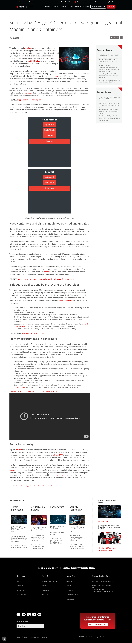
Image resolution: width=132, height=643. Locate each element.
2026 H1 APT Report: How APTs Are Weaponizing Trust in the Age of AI (109, 105)
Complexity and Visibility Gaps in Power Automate (19, 546)
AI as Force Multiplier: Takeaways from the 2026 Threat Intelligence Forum (109, 99)
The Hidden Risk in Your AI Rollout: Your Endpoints (109, 119)
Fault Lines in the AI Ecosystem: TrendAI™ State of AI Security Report (18, 526)
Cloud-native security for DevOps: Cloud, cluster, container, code (33, 391)
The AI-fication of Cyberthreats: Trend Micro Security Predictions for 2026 (56, 541)
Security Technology (22, 486)
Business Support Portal (49, 581)
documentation (19, 387)
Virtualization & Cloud (38, 508)
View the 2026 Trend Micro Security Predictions (107, 548)
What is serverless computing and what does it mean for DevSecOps (46, 279)
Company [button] (86, 6)
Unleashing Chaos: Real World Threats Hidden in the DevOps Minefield (108, 75)
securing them (15, 470)
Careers (69, 586)
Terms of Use (35, 637)
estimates (28, 93)
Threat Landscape (17, 508)
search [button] (112, 2)
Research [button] (63, 6)
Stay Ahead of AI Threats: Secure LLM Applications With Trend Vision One (77, 538)
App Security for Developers (29, 100)
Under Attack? (65, 2)
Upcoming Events (72, 595)
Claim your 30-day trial (97, 624)
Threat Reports (21, 590)
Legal (26, 637)
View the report (103, 520)
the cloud (28, 48)
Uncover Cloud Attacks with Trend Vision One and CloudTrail (109, 81)
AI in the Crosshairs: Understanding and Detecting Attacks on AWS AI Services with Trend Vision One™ (108, 68)
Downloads (45, 590)
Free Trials (45, 595)
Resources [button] (98, 2)
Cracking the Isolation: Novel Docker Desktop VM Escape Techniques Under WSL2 (38, 538)
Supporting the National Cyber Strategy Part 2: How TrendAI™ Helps (108, 111)
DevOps (53, 486)
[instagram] (34, 614)
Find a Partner (21, 595)
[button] (30, 626)
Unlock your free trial (97, 6)
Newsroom (20, 586)
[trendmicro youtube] (39, 614)
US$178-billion (35, 61)
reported (56, 76)
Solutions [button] (55, 6)
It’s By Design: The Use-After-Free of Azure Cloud (109, 56)
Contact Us (111, 6)
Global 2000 (58, 455)
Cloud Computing (35, 486)
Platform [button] (47, 6)
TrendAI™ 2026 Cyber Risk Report (109, 116)
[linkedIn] (121, 37)
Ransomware (57, 506)
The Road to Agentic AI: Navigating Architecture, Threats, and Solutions (77, 546)
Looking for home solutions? (25, 2)
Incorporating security (61, 475)
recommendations (66, 300)
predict (19, 450)
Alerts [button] (78, 2)
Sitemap (45, 637)
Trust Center (70, 599)
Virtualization (46, 486)
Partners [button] (78, 6)
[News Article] (111, 37)
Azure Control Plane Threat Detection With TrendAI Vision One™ (107, 61)
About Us (69, 581)
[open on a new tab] (29, 614)
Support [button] (88, 2)
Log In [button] (108, 2)
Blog (18, 581)
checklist (47, 272)
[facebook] (114, 37)
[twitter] (117, 37)
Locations (69, 590)
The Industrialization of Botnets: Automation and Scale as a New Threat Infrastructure (19, 538)
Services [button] (70, 6)
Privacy (19, 637)
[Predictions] (109, 537)
